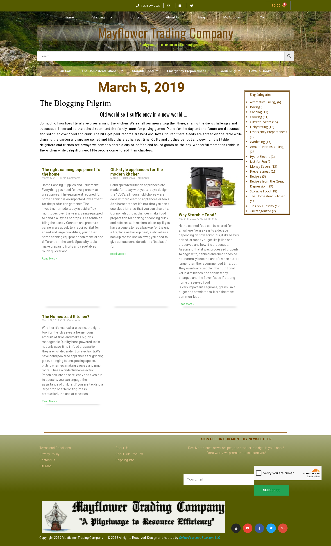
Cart (263, 17)
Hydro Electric (260, 156)
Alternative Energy (263, 102)
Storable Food (143, 71)
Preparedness (260, 171)
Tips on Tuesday (262, 206)
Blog (201, 17)
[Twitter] (271, 528)
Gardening (228, 71)
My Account (232, 17)
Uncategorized (260, 211)
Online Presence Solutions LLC (199, 537)
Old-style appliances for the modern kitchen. (136, 171)
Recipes (255, 176)
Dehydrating (259, 127)
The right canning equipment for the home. (72, 171)
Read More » (49, 258)
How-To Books (260, 71)
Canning (256, 112)
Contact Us (138, 17)
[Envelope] (247, 528)
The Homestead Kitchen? (65, 316)
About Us (173, 17)
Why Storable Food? (198, 214)
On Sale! (66, 71)
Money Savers (260, 166)
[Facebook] (259, 528)
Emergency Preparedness (186, 71)
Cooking (256, 117)
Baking (255, 107)
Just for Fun (258, 161)
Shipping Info (102, 17)
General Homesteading (266, 146)
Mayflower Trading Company (165, 32)
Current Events (260, 122)
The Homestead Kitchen (100, 71)
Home (69, 17)
